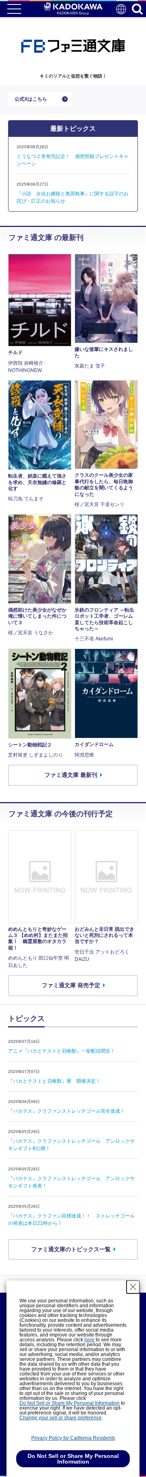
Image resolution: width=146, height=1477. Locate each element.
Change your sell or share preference (60, 1417)
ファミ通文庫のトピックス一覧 (71, 1249)
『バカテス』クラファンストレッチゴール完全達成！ (66, 1111)
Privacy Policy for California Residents (73, 1438)
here (89, 1339)
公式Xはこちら (31, 99)
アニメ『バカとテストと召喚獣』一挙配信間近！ (61, 1051)
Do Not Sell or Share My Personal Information (69, 1403)
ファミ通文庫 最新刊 (71, 775)
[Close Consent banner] (133, 1286)
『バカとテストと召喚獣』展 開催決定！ (54, 1081)
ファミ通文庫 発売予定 (71, 985)
